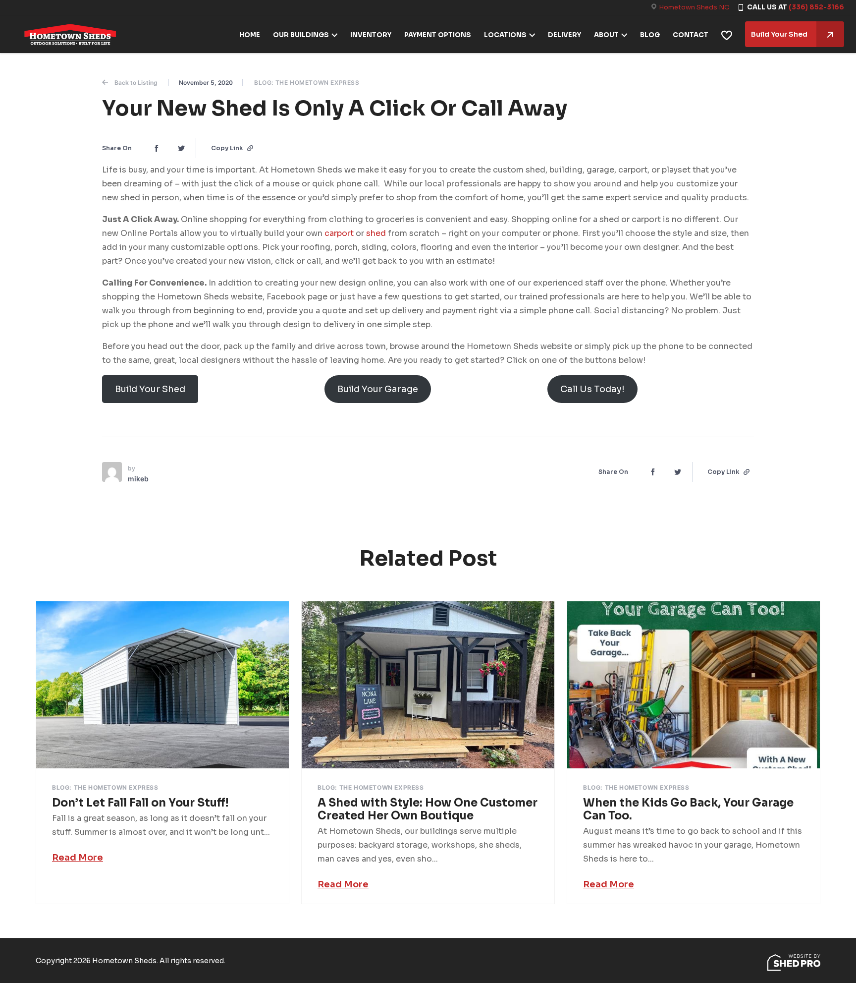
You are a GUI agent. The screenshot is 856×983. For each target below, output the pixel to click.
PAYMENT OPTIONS (437, 35)
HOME (249, 35)
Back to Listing (136, 82)
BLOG (650, 35)
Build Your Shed (779, 34)
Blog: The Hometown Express (307, 82)
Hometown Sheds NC (694, 7)
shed (377, 233)
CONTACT (690, 35)
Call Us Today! (592, 389)
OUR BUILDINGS (301, 35)
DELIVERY (564, 35)
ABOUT (606, 35)
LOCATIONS (505, 35)
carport (340, 233)
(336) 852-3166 (816, 7)
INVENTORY (370, 35)
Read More (77, 857)
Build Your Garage (377, 389)
